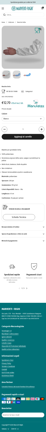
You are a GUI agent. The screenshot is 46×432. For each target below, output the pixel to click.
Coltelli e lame (6, 343)
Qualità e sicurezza (8, 340)
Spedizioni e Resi (7, 360)
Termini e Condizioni (8, 366)
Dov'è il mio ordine (8, 373)
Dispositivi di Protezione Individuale (14, 346)
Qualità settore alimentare (10, 349)
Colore (4, 114)
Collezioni (11, 22)
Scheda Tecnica (19, 217)
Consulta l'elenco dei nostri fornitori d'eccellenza (18, 387)
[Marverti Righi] (22, 8)
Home (3, 22)
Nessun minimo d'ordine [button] (10, 227)
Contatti (4, 369)
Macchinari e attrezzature (10, 334)
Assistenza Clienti (8, 376)
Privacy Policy (6, 363)
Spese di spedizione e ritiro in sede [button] (14, 234)
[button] (42, 8)
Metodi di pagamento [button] (9, 241)
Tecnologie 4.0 (7, 331)
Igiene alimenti (7, 337)
